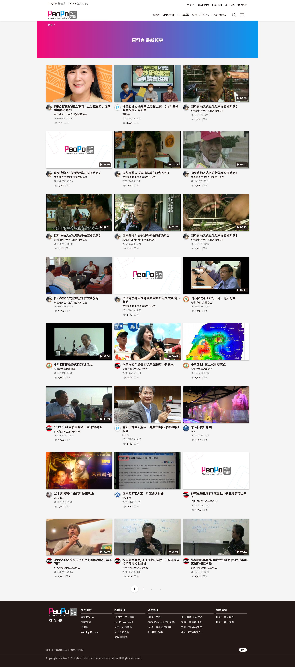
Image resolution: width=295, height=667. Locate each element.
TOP (243, 649)
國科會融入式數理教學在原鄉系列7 (77, 173)
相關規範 (86, 622)
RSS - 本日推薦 (225, 622)
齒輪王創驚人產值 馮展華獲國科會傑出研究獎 (150, 429)
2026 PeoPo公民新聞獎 (161, 622)
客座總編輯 (120, 637)
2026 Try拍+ (155, 617)
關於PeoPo (87, 617)
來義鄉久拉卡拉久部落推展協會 (70, 114)
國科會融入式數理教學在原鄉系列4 (145, 173)
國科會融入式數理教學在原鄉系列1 (214, 235)
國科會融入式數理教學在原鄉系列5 (214, 173)
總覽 (156, 14)
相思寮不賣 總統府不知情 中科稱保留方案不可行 (83, 561)
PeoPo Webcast (123, 622)
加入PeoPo (203, 5)
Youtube (60, 620)
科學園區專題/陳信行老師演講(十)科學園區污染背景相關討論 (151, 561)
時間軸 (84, 627)
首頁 (50, 25)
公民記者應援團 (123, 627)
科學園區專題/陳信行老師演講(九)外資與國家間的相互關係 (219, 561)
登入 (192, 5)
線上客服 (242, 5)
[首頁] (62, 15)
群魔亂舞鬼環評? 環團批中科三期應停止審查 (219, 495)
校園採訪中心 (200, 14)
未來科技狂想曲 (201, 427)
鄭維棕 (126, 114)
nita (193, 431)
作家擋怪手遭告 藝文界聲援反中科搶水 (148, 364)
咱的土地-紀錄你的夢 (159, 627)
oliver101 (59, 498)
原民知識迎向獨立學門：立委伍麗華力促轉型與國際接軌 (82, 108)
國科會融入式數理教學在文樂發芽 (76, 298)
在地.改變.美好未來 (191, 627)
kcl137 (125, 435)
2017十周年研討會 (191, 622)
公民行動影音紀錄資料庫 (135, 368)
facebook (51, 620)
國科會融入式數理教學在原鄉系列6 (214, 106)
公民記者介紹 (122, 632)
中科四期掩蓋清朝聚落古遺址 (73, 364)
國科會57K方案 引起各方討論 (143, 493)
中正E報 (126, 498)
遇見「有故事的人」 (192, 632)
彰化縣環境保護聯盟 (201, 302)
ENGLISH (217, 5)
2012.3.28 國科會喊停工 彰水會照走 (78, 427)
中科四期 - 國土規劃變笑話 (208, 364)
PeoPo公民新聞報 (124, 617)
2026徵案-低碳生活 (191, 617)
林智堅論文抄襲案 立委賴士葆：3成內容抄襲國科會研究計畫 (150, 108)
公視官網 (229, 5)
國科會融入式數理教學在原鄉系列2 (145, 235)
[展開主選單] (242, 15)
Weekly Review (90, 632)
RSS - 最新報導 (225, 617)
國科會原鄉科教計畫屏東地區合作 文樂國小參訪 (151, 300)
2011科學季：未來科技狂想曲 (74, 493)
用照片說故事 (155, 632)
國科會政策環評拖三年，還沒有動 (213, 298)
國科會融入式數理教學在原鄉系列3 (77, 235)
